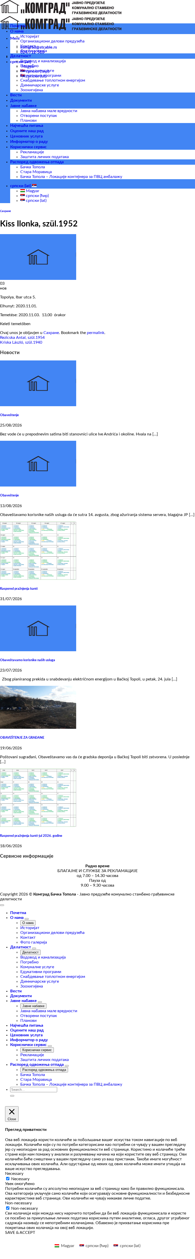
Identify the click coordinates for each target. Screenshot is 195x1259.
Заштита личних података (44, 157)
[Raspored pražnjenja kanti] (38, 579)
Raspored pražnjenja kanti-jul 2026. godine (31, 836)
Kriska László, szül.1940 (21, 342)
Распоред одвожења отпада (37, 162)
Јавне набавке (23, 106)
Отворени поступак (38, 116)
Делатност (20, 56)
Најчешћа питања (26, 126)
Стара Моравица (36, 172)
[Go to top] (2, 905)
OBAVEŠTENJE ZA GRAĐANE (22, 737)
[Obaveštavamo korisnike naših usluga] (38, 650)
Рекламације (32, 152)
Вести (16, 95)
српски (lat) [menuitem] (35, 201)
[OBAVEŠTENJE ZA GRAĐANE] (38, 727)
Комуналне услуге (37, 71)
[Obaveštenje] (38, 405)
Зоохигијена (31, 90)
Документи (21, 100)
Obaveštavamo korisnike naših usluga (27, 660)
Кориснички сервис (28, 147)
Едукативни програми (40, 75)
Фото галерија (33, 51)
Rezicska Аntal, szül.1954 (22, 338)
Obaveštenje (9, 415)
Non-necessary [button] (18, 1203)
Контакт (28, 46)
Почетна (18, 26)
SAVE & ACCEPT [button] (20, 1233)
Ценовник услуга (26, 136)
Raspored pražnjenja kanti (19, 588)
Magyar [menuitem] (32, 191)
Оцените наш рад (27, 131)
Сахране (5, 211)
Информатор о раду (29, 142)
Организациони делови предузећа (52, 41)
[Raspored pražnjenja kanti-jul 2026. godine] (38, 826)
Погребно (29, 66)
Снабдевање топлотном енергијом (52, 80)
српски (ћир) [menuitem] (37, 196)
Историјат (29, 36)
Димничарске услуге (39, 85)
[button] (15, 38)
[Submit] (12, 1096)
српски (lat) (21, 186)
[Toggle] (27, 919)
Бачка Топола (32, 167)
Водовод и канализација (43, 61)
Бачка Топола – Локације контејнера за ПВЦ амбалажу (71, 177)
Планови (28, 120)
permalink (95, 333)
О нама (17, 31)
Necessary (20, 1179)
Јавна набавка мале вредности (48, 111)
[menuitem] (64, 1245)
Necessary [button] (14, 1174)
